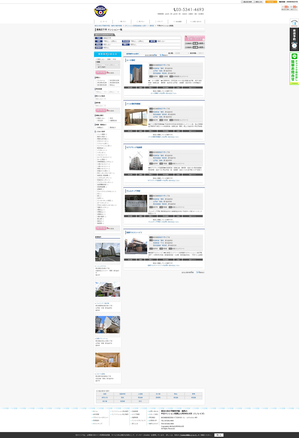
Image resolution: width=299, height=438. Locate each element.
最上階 (100, 219)
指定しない (101, 59)
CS (99, 194)
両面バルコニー (103, 168)
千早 (163, 65)
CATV (100, 198)
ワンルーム (101, 80)
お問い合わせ (153, 411)
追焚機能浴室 (102, 184)
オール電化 (102, 159)
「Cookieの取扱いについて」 (188, 435)
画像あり (100, 127)
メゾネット (102, 150)
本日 (111, 118)
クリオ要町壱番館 (133, 104)
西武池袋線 (157, 73)
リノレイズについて (139, 420)
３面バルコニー (103, 166)
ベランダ (101, 152)
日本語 (271, 6)
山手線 (155, 71)
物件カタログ (153, 423)
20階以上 (101, 214)
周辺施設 (152, 417)
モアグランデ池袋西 (134, 147)
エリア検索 (136, 414)
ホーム (95, 411)
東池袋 (176, 397)
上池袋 (140, 394)
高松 (122, 397)
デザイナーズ (102, 141)
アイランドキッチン (105, 182)
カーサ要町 (130, 60)
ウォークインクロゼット (106, 191)
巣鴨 (193, 394)
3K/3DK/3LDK (114, 83)
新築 (108, 59)
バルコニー (102, 155)
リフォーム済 (102, 143)
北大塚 (158, 394)
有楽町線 (156, 68)
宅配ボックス (102, 207)
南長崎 (122, 401)
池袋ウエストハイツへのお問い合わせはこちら (164, 265)
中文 (270, 9)
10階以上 (101, 212)
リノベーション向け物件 (120, 414)
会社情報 (96, 414)
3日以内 (100, 120)
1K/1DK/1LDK (114, 80)
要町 (162, 68)
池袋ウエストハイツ (134, 232)
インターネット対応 (105, 200)
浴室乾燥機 (102, 187)
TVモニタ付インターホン (106, 205)
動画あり (113, 127)
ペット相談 (102, 134)
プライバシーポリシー (100, 417)
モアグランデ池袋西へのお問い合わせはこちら (164, 180)
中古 (114, 59)
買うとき (135, 423)
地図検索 (135, 417)
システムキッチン (104, 178)
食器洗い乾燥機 (103, 175)
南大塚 (105, 401)
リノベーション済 (104, 146)
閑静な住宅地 (102, 139)
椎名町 (164, 73)
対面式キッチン (103, 180)
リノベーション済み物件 (120, 411)
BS (99, 196)
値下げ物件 (101, 67)
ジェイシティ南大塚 (102, 303)
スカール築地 (100, 374)
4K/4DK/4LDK (102, 85)
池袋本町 (122, 394)
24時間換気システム (105, 162)
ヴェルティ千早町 (133, 191)
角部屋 (100, 223)
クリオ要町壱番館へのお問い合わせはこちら (163, 137)
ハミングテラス (101, 266)
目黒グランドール (102, 338)
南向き (100, 221)
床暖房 (100, 189)
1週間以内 (113, 120)
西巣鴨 (158, 397)
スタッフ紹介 (153, 414)
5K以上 (112, 85)
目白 (140, 401)
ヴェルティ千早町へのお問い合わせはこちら (163, 222)
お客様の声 (153, 420)
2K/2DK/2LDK (102, 83)
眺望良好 (101, 148)
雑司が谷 (105, 397)
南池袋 (193, 397)
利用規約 (96, 420)
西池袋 (140, 397)
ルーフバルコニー (104, 157)
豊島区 (160, 65)
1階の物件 (101, 216)
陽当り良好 (102, 136)
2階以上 (101, 210)
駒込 (175, 394)
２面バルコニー (103, 164)
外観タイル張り (103, 171)
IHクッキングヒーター (105, 173)
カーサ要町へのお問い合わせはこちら (163, 93)
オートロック (102, 203)
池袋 (160, 71)
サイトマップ (97, 423)
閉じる (219, 435)
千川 (162, 243)
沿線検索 (135, 411)
